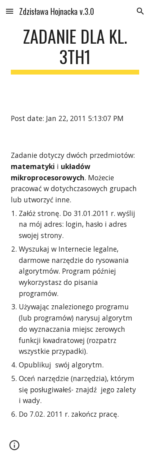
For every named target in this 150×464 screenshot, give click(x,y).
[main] (75, 50)
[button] (9, 11)
